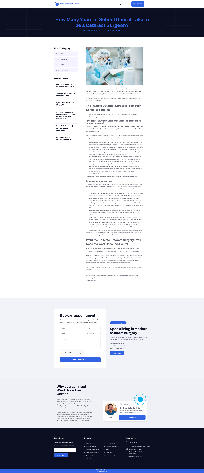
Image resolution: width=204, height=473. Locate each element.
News (109, 4)
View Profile (132, 417)
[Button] (66, 85)
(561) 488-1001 (137, 4)
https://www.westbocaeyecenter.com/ (102, 267)
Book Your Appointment (120, 4)
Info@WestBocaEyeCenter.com (140, 446)
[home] (66, 4)
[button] (91, 4)
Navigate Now (117, 353)
